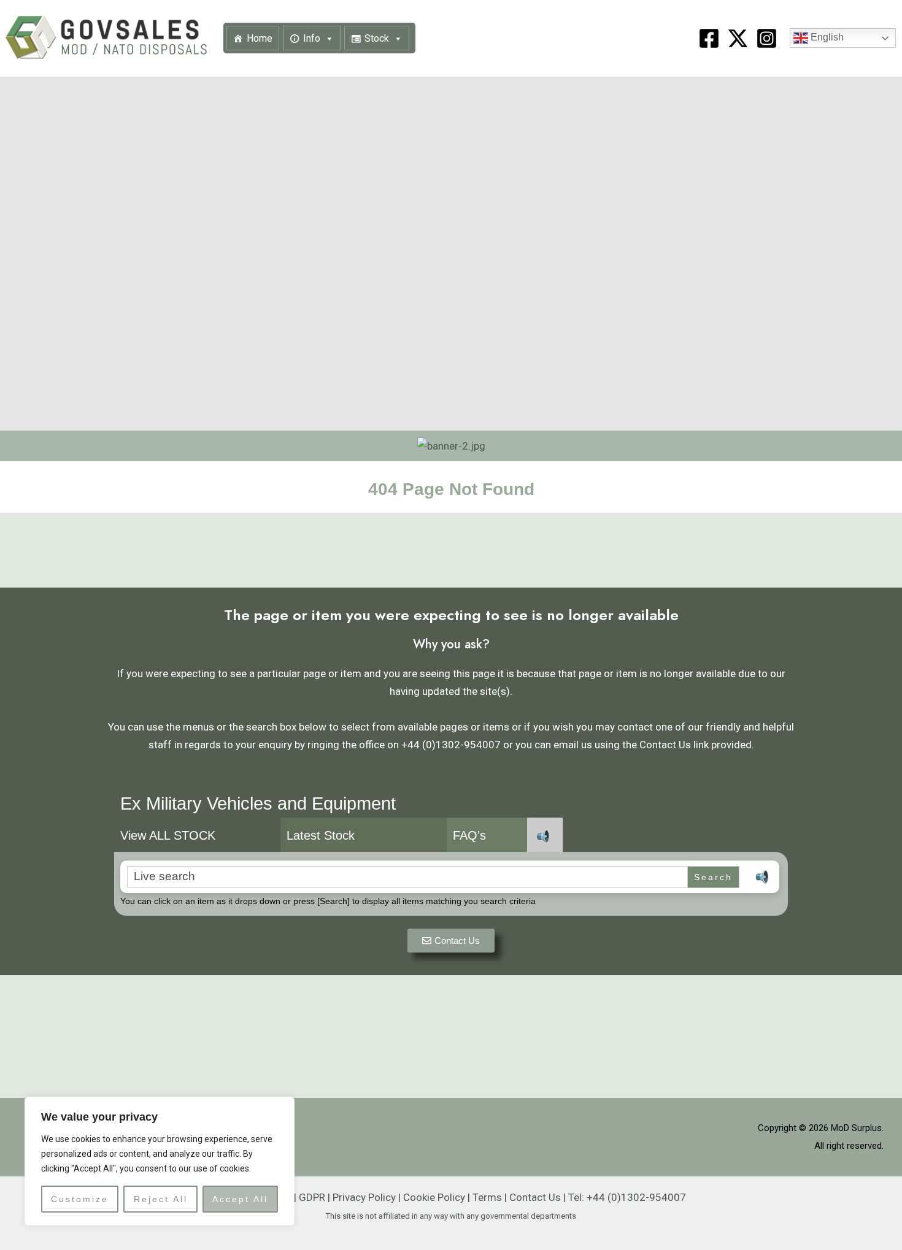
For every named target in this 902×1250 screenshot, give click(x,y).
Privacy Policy (364, 1197)
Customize (80, 1199)
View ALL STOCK (167, 835)
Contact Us (535, 1197)
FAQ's (469, 835)
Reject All (161, 1199)
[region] (160, 1161)
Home (259, 38)
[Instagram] (766, 38)
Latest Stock (321, 835)
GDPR (312, 1197)
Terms (487, 1197)
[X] (738, 38)
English (826, 38)
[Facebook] (709, 38)
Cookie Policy (434, 1197)
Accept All (240, 1199)
